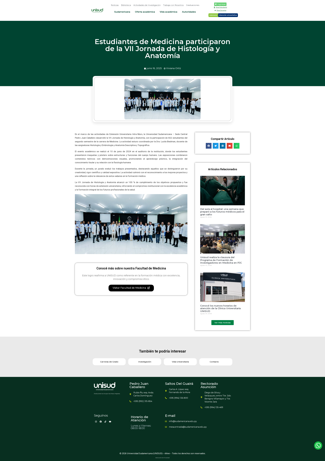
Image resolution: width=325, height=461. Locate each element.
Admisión (213, 15)
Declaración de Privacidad (162, 457)
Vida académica (168, 12)
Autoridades (189, 12)
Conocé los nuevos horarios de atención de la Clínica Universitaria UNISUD (220, 308)
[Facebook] (101, 422)
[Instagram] (96, 422)
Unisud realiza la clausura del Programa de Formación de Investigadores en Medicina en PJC (221, 260)
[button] (209, 146)
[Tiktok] (105, 422)
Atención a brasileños (228, 15)
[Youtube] (110, 422)
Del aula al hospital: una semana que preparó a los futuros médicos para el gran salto (222, 212)
